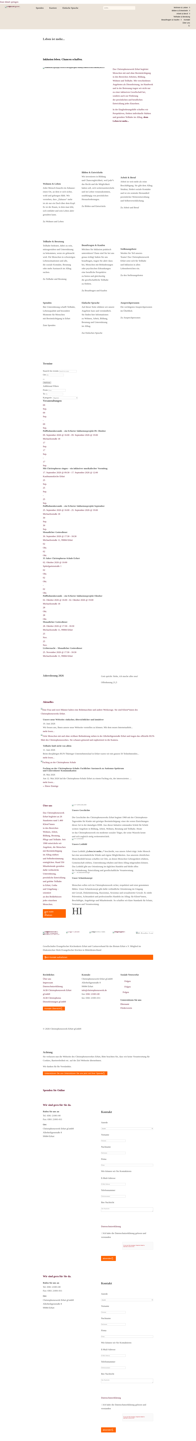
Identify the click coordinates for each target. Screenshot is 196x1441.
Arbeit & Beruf (182, 14)
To (44, 393)
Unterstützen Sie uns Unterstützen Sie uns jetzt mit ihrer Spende (74, 1073)
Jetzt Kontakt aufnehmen (56, 957)
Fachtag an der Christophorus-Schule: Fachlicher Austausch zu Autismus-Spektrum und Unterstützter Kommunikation (83, 769)
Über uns (186, 23)
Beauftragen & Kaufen (170, 20)
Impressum (48, 982)
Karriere (53, 8)
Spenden (40, 8)
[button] (75, 913)
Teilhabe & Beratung (181, 17)
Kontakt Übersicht (53, 1008)
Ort (44, 374)
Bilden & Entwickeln (180, 11)
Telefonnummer (108, 1190)
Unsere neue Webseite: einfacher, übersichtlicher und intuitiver (73, 719)
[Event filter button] (44, 379)
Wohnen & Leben (181, 8)
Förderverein (126, 1008)
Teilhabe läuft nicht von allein (57, 746)
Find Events (47, 382)
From (45, 390)
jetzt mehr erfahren (49, 913)
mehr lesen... (49, 731)
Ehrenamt (124, 1004)
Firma (103, 1159)
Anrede (104, 1122)
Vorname (105, 1134)
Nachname (106, 1147)
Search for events (51, 371)
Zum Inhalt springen (9, 2)
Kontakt (187, 20)
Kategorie (47, 397)
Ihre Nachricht (107, 1202)
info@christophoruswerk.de (94, 990)
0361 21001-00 (93, 994)
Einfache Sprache (70, 8)
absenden (107, 1258)
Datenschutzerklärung (53, 986)
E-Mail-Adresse (108, 1178)
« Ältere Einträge (50, 786)
